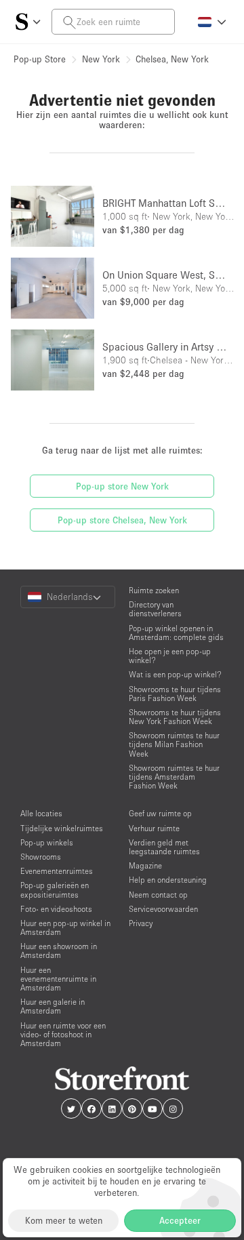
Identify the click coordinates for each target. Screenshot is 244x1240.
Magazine (145, 865)
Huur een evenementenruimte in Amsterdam (58, 978)
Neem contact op (158, 894)
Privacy (140, 923)
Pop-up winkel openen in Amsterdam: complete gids (176, 632)
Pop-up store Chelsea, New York (122, 520)
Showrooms (40, 856)
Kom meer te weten (63, 1220)
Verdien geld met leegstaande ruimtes (164, 847)
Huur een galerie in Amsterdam (52, 1006)
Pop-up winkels (46, 842)
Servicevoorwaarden (163, 908)
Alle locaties (41, 813)
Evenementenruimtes (56, 870)
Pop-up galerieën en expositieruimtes (54, 889)
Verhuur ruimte (154, 828)
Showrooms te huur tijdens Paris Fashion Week (175, 693)
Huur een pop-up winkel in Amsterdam (65, 927)
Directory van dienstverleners (155, 609)
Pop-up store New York (122, 486)
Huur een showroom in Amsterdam (58, 950)
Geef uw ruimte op (160, 813)
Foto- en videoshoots (56, 908)
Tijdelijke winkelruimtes (61, 828)
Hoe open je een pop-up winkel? (170, 655)
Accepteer (180, 1220)
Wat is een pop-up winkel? (175, 674)
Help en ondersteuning (168, 879)
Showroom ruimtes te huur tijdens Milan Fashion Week (174, 744)
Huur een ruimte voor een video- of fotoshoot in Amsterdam (63, 1034)
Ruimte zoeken (154, 590)
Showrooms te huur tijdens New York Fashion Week (175, 716)
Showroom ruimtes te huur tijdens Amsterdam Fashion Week (174, 776)
